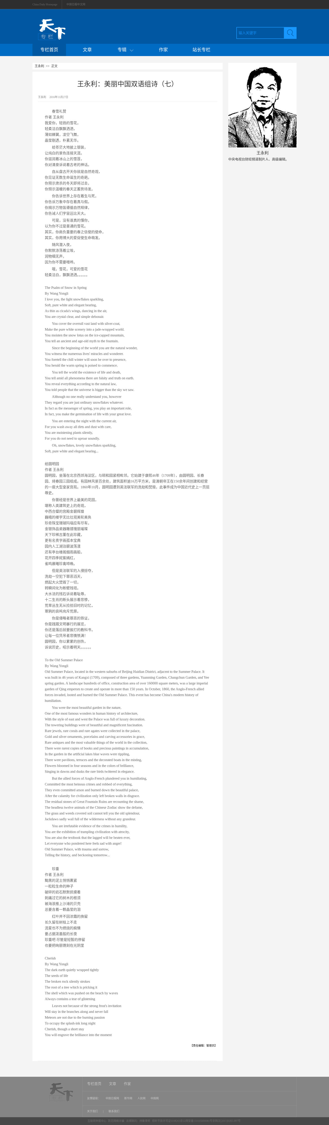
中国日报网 (112, 1098)
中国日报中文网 (75, 4)
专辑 (124, 49)
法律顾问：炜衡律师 (138, 1121)
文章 (87, 49)
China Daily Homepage (44, 4)
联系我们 (114, 1111)
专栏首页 (49, 49)
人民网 (141, 1098)
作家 (163, 49)
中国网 (155, 1098)
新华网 (128, 1098)
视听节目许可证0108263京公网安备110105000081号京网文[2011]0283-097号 (196, 1121)
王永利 (39, 66)
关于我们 (92, 1111)
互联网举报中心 (97, 1121)
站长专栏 (201, 49)
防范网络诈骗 (116, 1121)
